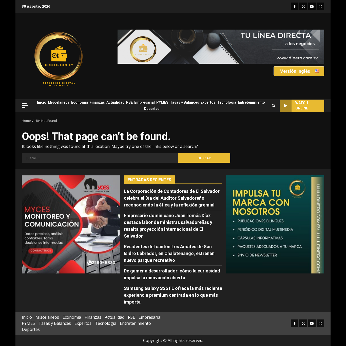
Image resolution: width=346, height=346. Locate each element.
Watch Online (301, 105)
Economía (79, 102)
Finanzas (97, 102)
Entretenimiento (251, 102)
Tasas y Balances (184, 102)
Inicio (41, 102)
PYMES (162, 102)
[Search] (273, 105)
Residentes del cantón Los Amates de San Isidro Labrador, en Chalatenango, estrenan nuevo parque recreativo (169, 253)
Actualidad (115, 102)
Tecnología (226, 102)
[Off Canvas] (25, 105)
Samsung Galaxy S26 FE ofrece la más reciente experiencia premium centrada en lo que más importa (173, 295)
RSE (129, 102)
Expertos (208, 102)
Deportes (152, 109)
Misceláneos (59, 102)
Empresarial (144, 102)
